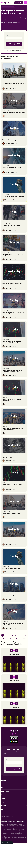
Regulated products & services (8, 821)
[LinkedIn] (13, 734)
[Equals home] (5, 3)
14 (20, 638)
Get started (19, 2)
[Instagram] (15, 734)
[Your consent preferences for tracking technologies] (7, 842)
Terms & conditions (20, 821)
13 (16, 638)
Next (24, 638)
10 (6, 638)
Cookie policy (4, 819)
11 (10, 638)
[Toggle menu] (25, 2)
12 (13, 638)
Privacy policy (12, 819)
